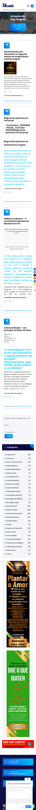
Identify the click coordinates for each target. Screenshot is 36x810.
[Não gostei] (10, 91)
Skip (23, 806)
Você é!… (9, 554)
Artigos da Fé (10, 455)
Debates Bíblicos (12, 466)
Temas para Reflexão (13, 539)
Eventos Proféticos (12, 488)
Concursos (10, 458)
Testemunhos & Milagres (14, 543)
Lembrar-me (11, 432)
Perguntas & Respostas (14, 528)
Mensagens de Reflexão (14, 499)
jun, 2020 (7, 111)
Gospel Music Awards (13, 491)
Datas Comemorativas (14, 462)
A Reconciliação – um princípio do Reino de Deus (17, 329)
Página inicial (17, 25)
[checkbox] (4, 805)
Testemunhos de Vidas (14, 546)
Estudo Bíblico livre (12, 477)
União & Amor (10, 550)
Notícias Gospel (11, 510)
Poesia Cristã (10, 532)
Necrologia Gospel (12, 502)
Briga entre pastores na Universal (16, 119)
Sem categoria (11, 535)
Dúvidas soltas (11, 473)
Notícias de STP (11, 506)
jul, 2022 (7, 45)
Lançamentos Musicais (14, 495)
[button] (34, 269)
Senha (7, 425)
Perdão (8, 524)
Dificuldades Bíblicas (13, 469)
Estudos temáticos (12, 480)
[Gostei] (5, 91)
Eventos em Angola (12, 484)
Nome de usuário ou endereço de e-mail (17, 418)
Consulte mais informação (13, 95)
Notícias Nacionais (12, 517)
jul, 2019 (7, 212)
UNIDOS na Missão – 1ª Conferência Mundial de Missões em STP (16, 221)
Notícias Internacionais (14, 513)
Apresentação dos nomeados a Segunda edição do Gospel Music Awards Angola (16, 55)
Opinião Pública (11, 521)
